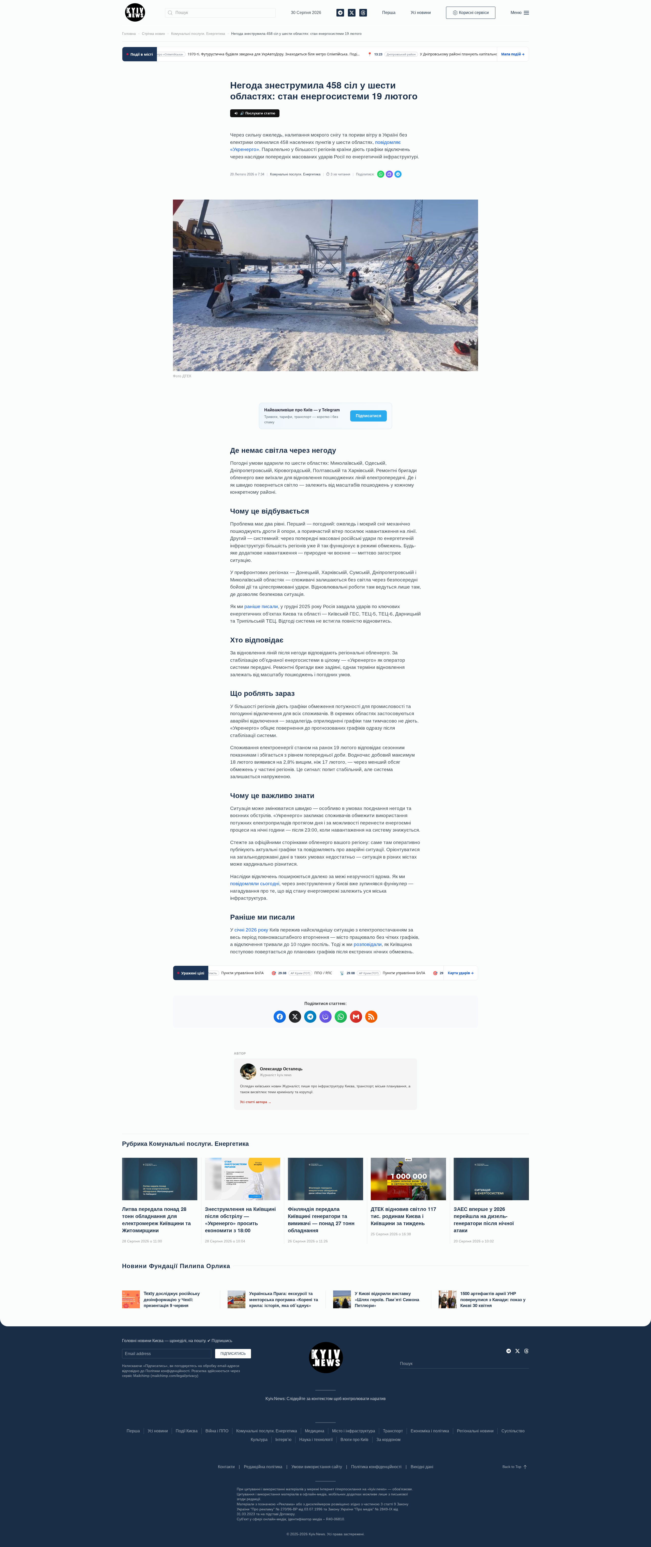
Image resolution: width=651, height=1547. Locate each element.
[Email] (356, 1017)
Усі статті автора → (255, 1102)
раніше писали (261, 606)
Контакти (226, 1467)
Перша (388, 12)
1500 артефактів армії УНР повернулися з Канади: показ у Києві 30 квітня (492, 1299)
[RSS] (371, 1017)
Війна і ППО (216, 1431)
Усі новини (421, 12)
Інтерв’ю (283, 1439)
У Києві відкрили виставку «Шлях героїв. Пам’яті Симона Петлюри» (387, 1299)
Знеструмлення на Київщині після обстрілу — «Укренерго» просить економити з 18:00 (240, 1219)
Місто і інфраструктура (353, 1431)
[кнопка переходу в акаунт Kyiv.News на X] (517, 1351)
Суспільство (513, 1431)
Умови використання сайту (316, 1467)
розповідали (368, 944)
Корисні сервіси (474, 12)
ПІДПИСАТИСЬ (233, 1353)
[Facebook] (280, 1017)
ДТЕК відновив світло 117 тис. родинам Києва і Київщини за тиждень (403, 1216)
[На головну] (136, 12)
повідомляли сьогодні (254, 883)
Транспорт (393, 1431)
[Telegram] (398, 174)
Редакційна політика (263, 1467)
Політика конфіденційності (376, 1467)
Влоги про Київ (354, 1439)
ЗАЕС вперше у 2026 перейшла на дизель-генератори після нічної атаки (484, 1219)
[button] (520, 12)
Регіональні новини (475, 1431)
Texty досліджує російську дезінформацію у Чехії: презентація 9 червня (172, 1299)
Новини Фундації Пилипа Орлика (176, 1265)
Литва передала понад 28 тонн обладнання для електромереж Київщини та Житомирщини (156, 1219)
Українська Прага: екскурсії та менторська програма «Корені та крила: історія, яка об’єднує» (283, 1299)
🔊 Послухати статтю (257, 113)
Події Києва (187, 1431)
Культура (259, 1439)
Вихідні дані (422, 1467)
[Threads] (526, 1351)
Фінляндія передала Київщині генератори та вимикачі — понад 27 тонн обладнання (321, 1219)
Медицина (314, 1431)
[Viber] (389, 174)
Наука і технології (316, 1439)
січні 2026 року (251, 930)
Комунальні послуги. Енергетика (295, 174)
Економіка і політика (430, 1431)
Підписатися (368, 416)
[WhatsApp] (380, 174)
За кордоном (388, 1439)
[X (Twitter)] (295, 1017)
